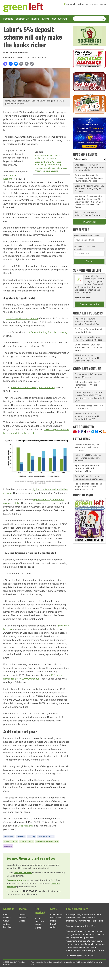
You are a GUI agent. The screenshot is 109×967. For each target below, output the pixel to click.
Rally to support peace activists (85, 214)
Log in (103, 4)
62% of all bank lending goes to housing (33, 387)
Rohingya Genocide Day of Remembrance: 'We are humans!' (87, 385)
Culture (6, 924)
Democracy (8, 836)
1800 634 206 (30, 891)
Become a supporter (17, 880)
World (6, 920)
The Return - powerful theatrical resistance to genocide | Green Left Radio (88, 321)
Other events (89, 221)
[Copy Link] (32, 64)
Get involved (59, 19)
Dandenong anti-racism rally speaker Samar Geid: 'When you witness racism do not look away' (89, 396)
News (6, 914)
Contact (38, 924)
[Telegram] (92, 431)
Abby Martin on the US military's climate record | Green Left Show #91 (87, 358)
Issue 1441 (30, 57)
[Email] (27, 64)
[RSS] (104, 431)
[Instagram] (88, 431)
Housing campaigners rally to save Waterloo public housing (51, 169)
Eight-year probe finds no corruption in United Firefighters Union (87, 458)
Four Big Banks (26, 841)
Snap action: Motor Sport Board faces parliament (86, 166)
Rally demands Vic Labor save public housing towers (49, 157)
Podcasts (23, 917)
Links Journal (56, 914)
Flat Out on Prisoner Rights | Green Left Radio (88, 331)
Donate (94, 4)
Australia (8, 846)
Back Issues (8, 927)
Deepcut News (25, 825)
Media (35, 19)
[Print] (21, 64)
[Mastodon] (5, 64)
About (37, 918)
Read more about (79, 955)
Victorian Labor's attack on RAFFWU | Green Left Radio (88, 338)
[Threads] (100, 431)
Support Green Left (87, 270)
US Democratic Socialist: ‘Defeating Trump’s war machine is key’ (86, 486)
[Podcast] (78, 431)
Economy (20, 836)
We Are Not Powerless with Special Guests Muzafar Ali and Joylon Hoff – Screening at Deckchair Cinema (89, 200)
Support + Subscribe (77, 4)
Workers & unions (45, 836)
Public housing (10, 841)
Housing (31, 836)
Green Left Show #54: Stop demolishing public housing (48, 163)
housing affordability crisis (47, 841)
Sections (8, 19)
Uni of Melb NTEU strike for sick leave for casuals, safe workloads (88, 447)
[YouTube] (75, 431)
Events (45, 19)
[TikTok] (85, 431)
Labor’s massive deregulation (22, 318)
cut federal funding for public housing (47, 332)
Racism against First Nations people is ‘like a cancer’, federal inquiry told (88, 476)
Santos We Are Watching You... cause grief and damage (89, 177)
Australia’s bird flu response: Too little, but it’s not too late (89, 467)
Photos (22, 914)
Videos (22, 920)
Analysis (41, 57)
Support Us (22, 19)
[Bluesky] (16, 64)
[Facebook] (11, 64)
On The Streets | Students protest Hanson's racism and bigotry (88, 347)
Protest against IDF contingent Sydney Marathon (89, 376)
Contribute (39, 921)
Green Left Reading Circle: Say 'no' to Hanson (89, 187)
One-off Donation (23, 872)
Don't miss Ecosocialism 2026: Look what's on (89, 407)
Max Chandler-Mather (15, 52)
